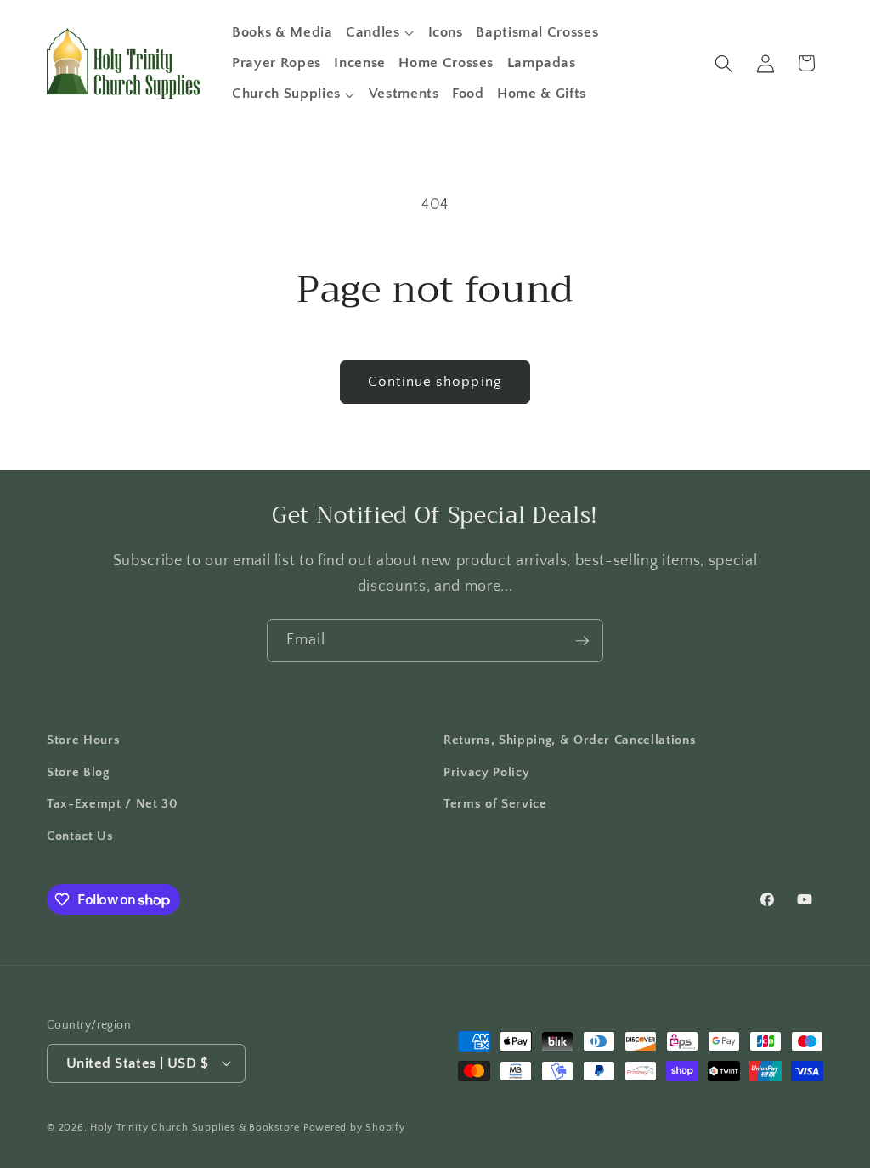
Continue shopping (435, 381)
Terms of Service (495, 804)
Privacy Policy (486, 772)
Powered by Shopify (354, 1127)
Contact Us (80, 836)
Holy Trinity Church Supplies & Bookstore (195, 1127)
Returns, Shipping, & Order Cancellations (569, 740)
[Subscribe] (582, 641)
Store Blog (78, 772)
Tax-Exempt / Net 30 (112, 804)
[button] (380, 32)
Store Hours (83, 740)
